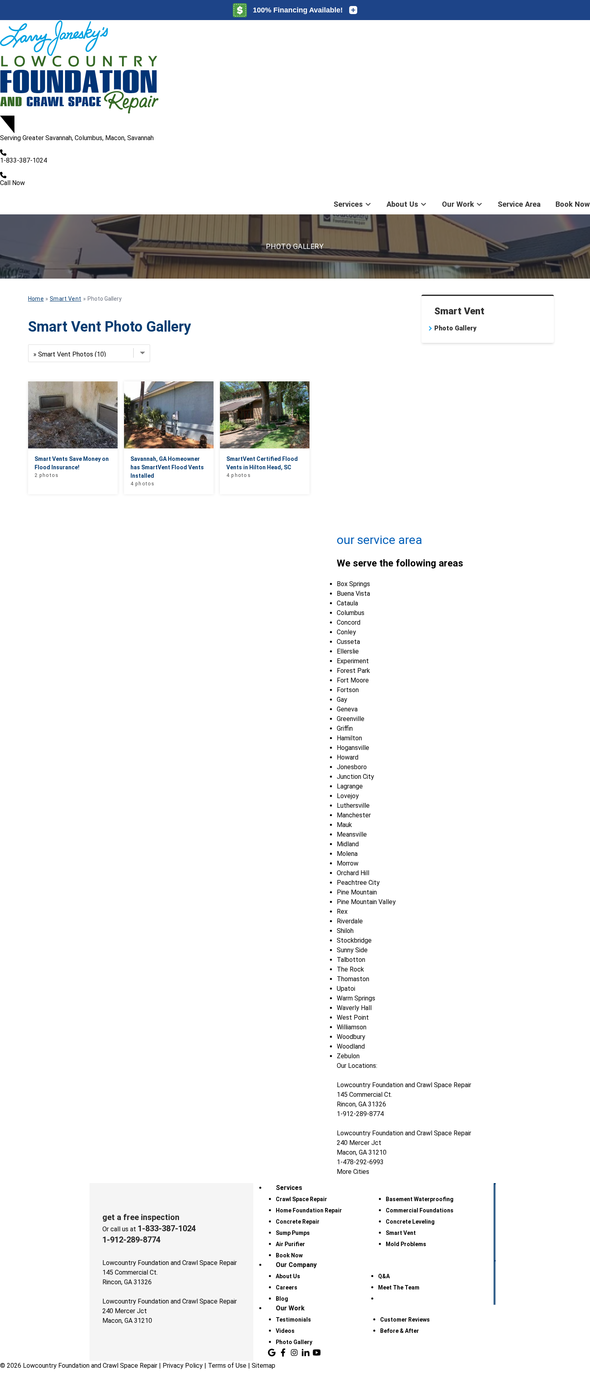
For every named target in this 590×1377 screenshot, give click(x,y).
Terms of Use (227, 1365)
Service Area (519, 204)
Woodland (351, 1046)
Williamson (351, 1027)
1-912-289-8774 (131, 1240)
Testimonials (293, 1319)
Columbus (350, 613)
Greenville (350, 719)
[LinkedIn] (305, 1352)
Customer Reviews (405, 1319)
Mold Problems (406, 1244)
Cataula (347, 603)
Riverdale (350, 921)
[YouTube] (316, 1352)
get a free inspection (140, 1217)
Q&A (384, 1276)
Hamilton (349, 738)
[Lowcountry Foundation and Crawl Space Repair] (295, 68)
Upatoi (346, 988)
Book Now (572, 204)
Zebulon (348, 1056)
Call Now (12, 183)
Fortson (348, 690)
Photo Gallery (455, 328)
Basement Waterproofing (420, 1199)
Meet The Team (398, 1287)
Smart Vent (459, 311)
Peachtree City (358, 882)
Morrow (347, 863)
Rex (342, 911)
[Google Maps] (272, 1352)
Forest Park (353, 670)
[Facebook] (283, 1352)
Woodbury (351, 1037)
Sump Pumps (293, 1233)
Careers (286, 1287)
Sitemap (263, 1365)
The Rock (350, 969)
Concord (348, 622)
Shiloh (345, 931)
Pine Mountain (357, 892)
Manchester (354, 815)
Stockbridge (354, 940)
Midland (348, 844)
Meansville (352, 834)
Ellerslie (348, 651)
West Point (353, 1017)
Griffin (345, 728)
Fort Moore (353, 680)
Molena (347, 854)
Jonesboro (352, 767)
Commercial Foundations (420, 1210)
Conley (346, 632)
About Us (402, 204)
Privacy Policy (183, 1365)
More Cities (353, 1171)
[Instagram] (294, 1352)
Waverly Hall (354, 1008)
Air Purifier (290, 1244)
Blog (282, 1299)
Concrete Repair (297, 1221)
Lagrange (350, 786)
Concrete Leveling (410, 1221)
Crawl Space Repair (301, 1199)
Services (348, 204)
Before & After (399, 1331)
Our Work (458, 204)
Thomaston (353, 979)
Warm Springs (356, 998)
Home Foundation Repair (309, 1210)
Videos (285, 1331)
